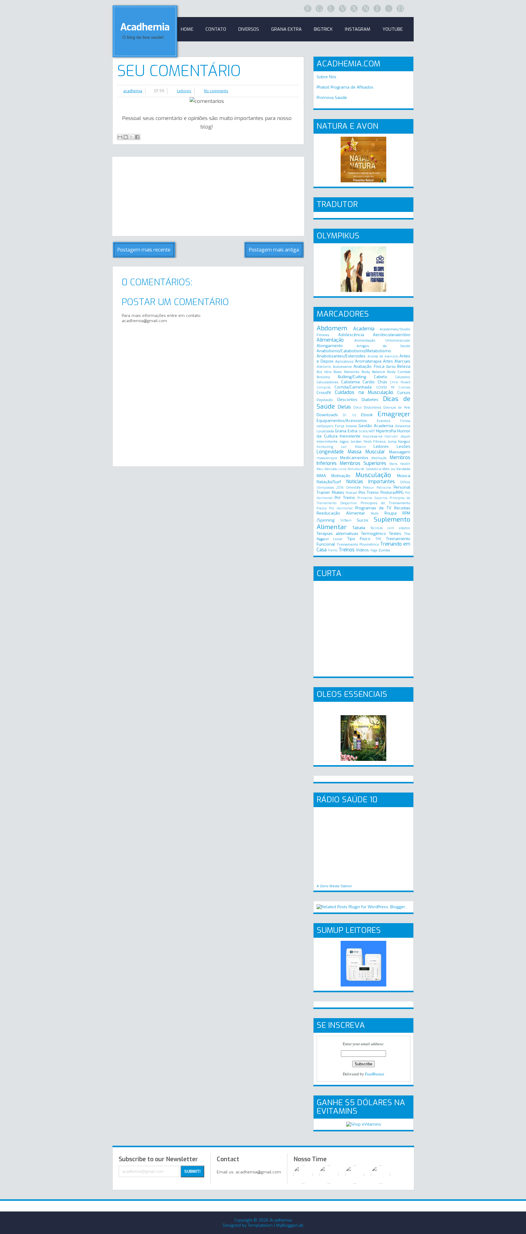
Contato (215, 29)
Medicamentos (354, 457)
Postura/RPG (392, 492)
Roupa (390, 513)
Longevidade (330, 451)
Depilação (325, 399)
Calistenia (350, 382)
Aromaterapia (368, 361)
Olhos (405, 482)
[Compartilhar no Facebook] (137, 137)
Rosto (375, 513)
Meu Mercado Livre (331, 469)
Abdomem (332, 328)
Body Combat (398, 371)
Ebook (367, 414)
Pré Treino (345, 497)
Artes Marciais (396, 361)
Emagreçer (393, 414)
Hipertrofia (386, 431)
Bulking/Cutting (352, 376)
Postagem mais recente (143, 250)
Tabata (358, 527)
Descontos (347, 399)
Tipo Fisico (358, 538)
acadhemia (132, 91)
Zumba (384, 550)
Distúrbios (372, 407)
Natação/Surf (329, 481)
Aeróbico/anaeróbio (391, 334)
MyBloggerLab (289, 1225)
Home (187, 29)
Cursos (403, 392)
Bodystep (323, 377)
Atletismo (324, 367)
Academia (363, 328)
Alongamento (330, 345)
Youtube (393, 29)
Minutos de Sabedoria (364, 469)
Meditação (379, 458)
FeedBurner (374, 1074)
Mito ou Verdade (396, 468)
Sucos (362, 520)
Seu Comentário (179, 71)
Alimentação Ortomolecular (382, 340)
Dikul (357, 408)
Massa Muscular (366, 451)
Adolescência (351, 334)
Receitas (402, 508)
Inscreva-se (373, 436)
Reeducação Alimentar (341, 513)
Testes (395, 533)
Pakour (368, 488)
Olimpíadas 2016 (330, 488)
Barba (391, 366)
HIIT (372, 431)
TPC (378, 538)
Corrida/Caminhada (353, 387)
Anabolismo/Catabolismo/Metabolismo (354, 350)
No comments (216, 91)
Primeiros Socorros (372, 498)
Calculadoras (327, 382)
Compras (324, 387)
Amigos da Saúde (383, 345)
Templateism (260, 1225)
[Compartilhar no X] (131, 137)
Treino (333, 550)
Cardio (369, 382)
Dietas (344, 407)
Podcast (351, 493)
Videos (362, 550)
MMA (321, 475)
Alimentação (330, 340)
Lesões (403, 446)
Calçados (402, 376)
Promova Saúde (332, 97)
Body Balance (373, 371)
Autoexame (342, 366)
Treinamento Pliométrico (358, 544)
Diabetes (370, 399)
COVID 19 (385, 387)
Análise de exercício (382, 356)
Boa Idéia (324, 372)
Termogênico (373, 533)
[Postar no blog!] (126, 137)
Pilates (338, 492)
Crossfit (324, 392)
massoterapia (327, 458)
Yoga (373, 550)
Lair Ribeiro (353, 447)
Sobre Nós (326, 76)
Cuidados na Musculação (364, 392)
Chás (382, 382)
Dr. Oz (349, 415)
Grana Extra (346, 431)
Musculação (373, 475)
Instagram (357, 29)
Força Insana (346, 426)
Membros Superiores (363, 463)
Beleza (403, 366)
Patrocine (384, 488)
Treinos (346, 550)
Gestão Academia (376, 425)
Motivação (340, 475)
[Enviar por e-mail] (120, 137)
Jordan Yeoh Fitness (368, 441)
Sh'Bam (346, 520)
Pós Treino (369, 492)
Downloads (327, 414)
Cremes (404, 387)
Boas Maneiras (346, 371)
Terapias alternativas (337, 533)
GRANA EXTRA (286, 29)
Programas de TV (373, 508)
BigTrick (323, 29)
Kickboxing (325, 447)
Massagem (399, 452)
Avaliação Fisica (368, 366)
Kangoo (404, 441)
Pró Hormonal (340, 508)
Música (403, 475)
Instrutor (391, 436)
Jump (392, 441)
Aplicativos (344, 361)
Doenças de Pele (396, 408)
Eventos (384, 420)
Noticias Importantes (370, 481)
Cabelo (380, 376)
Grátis (363, 431)
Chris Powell (400, 382)
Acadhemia (145, 27)
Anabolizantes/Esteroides (341, 356)
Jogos (344, 441)
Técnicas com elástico (390, 528)
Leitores (184, 91)
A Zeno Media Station (334, 886)
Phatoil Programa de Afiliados (345, 87)
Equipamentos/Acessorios (342, 420)
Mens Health (399, 464)
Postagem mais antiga (274, 250)
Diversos (248, 29)
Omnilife (353, 487)
